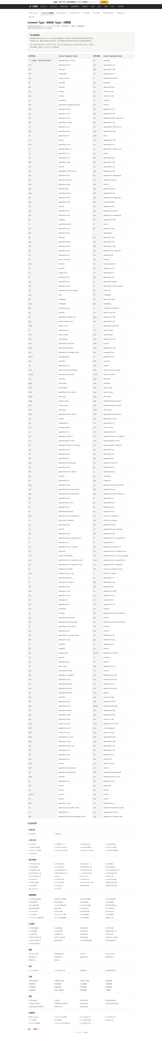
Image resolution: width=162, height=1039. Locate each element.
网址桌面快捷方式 (111, 970)
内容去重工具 (84, 934)
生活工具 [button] (43, 6)
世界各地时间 (84, 1000)
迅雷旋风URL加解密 (60, 899)
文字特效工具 (109, 934)
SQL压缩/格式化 (59, 867)
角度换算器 (32, 990)
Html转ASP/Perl (85, 879)
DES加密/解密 (84, 902)
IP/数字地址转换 (85, 911)
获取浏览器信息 (59, 954)
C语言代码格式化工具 (60, 873)
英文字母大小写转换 (111, 937)
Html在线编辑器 (33, 928)
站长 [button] (99, 6)
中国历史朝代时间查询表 (36, 1006)
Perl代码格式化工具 (111, 873)
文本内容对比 (84, 931)
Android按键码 (84, 917)
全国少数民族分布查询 (112, 1003)
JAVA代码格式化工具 (60, 870)
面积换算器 (109, 981)
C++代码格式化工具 (86, 873)
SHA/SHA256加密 (85, 905)
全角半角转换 (84, 937)
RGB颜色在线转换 (34, 943)
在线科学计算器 (84, 981)
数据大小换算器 (59, 990)
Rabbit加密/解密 (34, 905)
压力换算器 (83, 984)
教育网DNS (32, 960)
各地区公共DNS (110, 954)
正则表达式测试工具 (111, 882)
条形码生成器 (58, 911)
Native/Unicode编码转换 (36, 917)
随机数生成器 (58, 940)
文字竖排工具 (33, 934)
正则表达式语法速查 (111, 885)
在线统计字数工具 (111, 931)
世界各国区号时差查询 (61, 1003)
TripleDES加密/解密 (60, 905)
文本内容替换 (58, 931)
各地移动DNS (84, 957)
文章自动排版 (58, 928)
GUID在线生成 (110, 908)
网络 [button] (92, 6)
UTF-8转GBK (33, 914)
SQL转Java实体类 (111, 847)
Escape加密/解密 (111, 899)
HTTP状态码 (86, 13)
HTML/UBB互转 (59, 882)
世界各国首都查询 (111, 1000)
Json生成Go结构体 (85, 847)
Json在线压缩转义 (111, 844)
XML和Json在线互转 (35, 850)
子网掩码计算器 (59, 981)
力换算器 (108, 990)
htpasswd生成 (33, 911)
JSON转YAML (33, 853)
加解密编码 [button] (74, 6)
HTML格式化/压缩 (34, 864)
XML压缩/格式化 (110, 867)
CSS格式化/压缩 (59, 864)
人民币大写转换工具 (35, 940)
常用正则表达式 (84, 885)
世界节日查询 (84, 1003)
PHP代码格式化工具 (86, 867)
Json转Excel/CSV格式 (86, 850)
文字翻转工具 (58, 934)
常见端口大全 (121, 13)
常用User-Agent (33, 13)
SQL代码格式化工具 (86, 870)
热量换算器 (32, 984)
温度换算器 (57, 987)
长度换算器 (32, 987)
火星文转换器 (33, 931)
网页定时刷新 (84, 1006)
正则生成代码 (33, 885)
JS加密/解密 (109, 864)
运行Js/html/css (34, 888)
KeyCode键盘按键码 (60, 917)
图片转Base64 (110, 911)
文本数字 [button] (84, 6)
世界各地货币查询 (34, 1003)
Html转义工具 (110, 876)
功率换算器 (109, 984)
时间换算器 (83, 987)
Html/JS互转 (83, 876)
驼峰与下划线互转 (59, 937)
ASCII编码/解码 (84, 914)
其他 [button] (112, 6)
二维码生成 (57, 834)
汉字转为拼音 (109, 928)
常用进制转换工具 (111, 940)
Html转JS (57, 876)
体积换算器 (57, 984)
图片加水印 (32, 834)
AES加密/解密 (58, 902)
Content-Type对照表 (47, 13)
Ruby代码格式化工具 (35, 873)
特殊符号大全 (58, 1006)
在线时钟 (57, 1000)
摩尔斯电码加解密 (34, 908)
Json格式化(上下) (59, 844)
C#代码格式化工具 (34, 870)
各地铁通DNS (110, 957)
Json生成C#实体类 (34, 847)
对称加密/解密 (33, 902)
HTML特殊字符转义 (108, 13)
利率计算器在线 (33, 981)
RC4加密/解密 (110, 902)
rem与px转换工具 (59, 970)
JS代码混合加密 (33, 867)
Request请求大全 (61, 13)
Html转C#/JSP (33, 879)
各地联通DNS (58, 957)
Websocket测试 (33, 954)
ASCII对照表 (96, 13)
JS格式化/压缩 (84, 864)
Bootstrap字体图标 (34, 1023)
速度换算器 (109, 987)
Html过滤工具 (58, 885)
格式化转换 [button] (63, 6)
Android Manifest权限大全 (62, 1023)
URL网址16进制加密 (35, 899)
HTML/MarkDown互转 (86, 882)
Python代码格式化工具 (112, 870)
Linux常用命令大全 (85, 1023)
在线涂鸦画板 (33, 1000)
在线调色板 (83, 970)
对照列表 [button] (120, 6)
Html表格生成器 (33, 882)
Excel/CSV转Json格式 (61, 850)
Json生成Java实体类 (60, 847)
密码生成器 (57, 908)
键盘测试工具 (109, 917)
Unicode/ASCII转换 (60, 914)
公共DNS (83, 954)
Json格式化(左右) (85, 844)
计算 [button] (105, 6)
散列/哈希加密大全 (111, 905)
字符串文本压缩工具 (35, 937)
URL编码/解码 (110, 914)
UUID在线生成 (84, 908)
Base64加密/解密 (85, 899)
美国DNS (57, 960)
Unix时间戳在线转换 (86, 940)
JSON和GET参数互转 (112, 850)
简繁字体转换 (84, 928)
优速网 (35, 6)
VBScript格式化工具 (35, 876)
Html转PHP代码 (59, 879)
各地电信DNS (33, 957)
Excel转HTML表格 (111, 879)
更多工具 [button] (31, 16)
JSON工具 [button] (53, 6)
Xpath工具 (57, 888)
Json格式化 (32, 844)
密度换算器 (83, 990)
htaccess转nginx (34, 970)
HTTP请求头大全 (74, 13)
